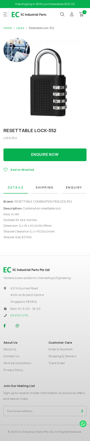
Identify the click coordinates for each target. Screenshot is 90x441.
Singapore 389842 (23, 302)
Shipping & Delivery (62, 356)
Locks (20, 28)
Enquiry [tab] (74, 187)
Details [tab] (16, 187)
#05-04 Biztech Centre (27, 295)
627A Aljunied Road (24, 288)
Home (7, 28)
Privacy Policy (13, 370)
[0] (81, 14)
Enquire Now (45, 154)
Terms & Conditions (17, 363)
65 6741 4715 (19, 315)
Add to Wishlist (22, 170)
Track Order (56, 363)
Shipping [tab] (45, 187)
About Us (9, 349)
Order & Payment (60, 349)
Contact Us (11, 356)
